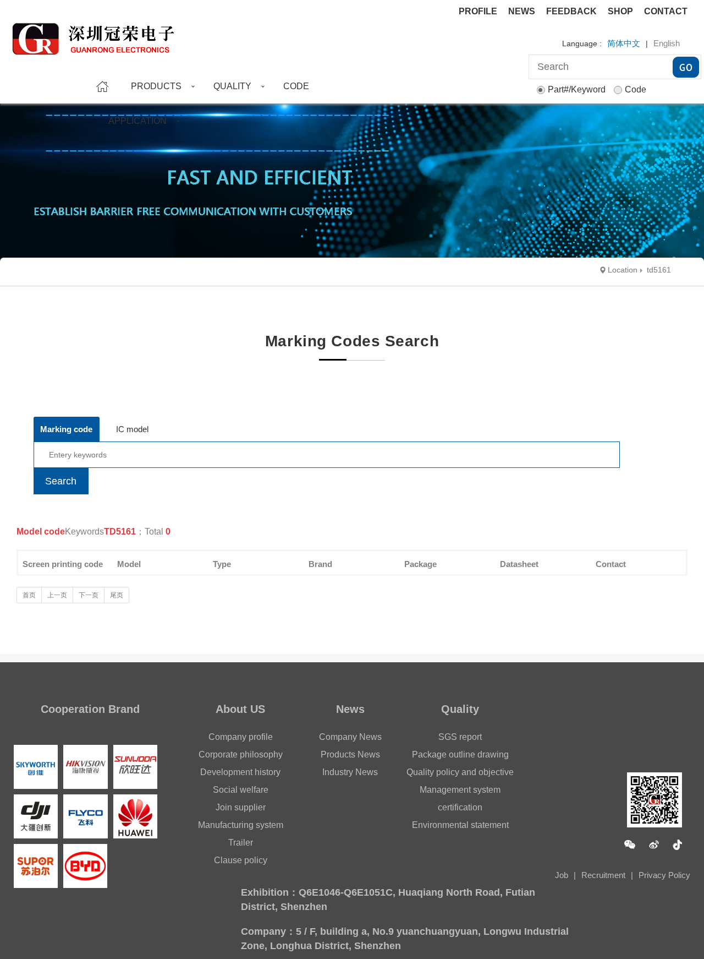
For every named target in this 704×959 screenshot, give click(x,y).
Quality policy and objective (460, 772)
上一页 (57, 595)
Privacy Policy (664, 875)
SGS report (460, 737)
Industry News (350, 772)
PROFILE (478, 11)
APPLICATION (137, 121)
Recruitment (603, 875)
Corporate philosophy (241, 754)
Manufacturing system (240, 825)
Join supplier (241, 807)
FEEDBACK (571, 11)
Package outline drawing (460, 754)
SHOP (620, 11)
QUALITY (232, 86)
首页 (29, 595)
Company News (350, 737)
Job (561, 875)
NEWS (521, 11)
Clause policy (240, 860)
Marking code (66, 429)
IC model (132, 429)
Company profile (240, 737)
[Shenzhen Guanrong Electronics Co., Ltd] (98, 34)
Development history (240, 772)
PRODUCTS (156, 86)
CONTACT (666, 11)
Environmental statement (460, 825)
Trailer (240, 842)
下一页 (88, 595)
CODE (296, 86)
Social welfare (240, 789)
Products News (350, 754)
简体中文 (623, 43)
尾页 (116, 595)
